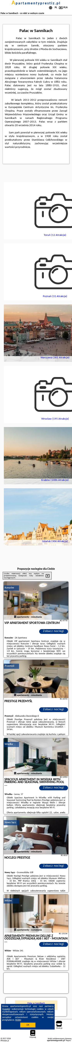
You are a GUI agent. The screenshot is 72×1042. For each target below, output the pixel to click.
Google (6, 1009)
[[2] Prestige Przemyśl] (36, 679)
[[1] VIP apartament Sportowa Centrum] (36, 601)
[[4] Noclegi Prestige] (36, 835)
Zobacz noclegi (53, 631)
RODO (18, 1020)
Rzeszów (9, 587)
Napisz (68, 1041)
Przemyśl (9, 666)
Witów (8, 900)
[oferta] (15, 617)
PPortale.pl (5, 1041)
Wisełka (9, 744)
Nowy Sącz (10, 822)
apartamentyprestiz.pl (36, 3)
